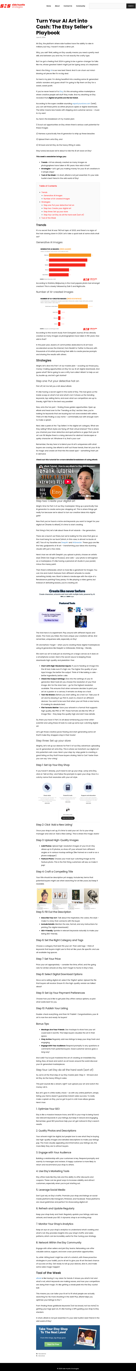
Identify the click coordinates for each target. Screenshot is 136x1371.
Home (48, 6)
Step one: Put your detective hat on (59, 205)
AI (51, 70)
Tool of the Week (48, 218)
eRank (38, 1278)
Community (80, 6)
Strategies (46, 202)
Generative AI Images (53, 195)
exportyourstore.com (81, 103)
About (57, 6)
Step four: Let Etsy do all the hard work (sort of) (64, 215)
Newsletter (42, 1354)
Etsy (61, 91)
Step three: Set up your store (56, 211)
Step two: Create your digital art (58, 208)
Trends (44, 192)
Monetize (41, 1356)
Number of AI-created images (57, 199)
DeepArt (64, 542)
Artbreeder (77, 542)
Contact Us (68, 6)
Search (131, 6)
